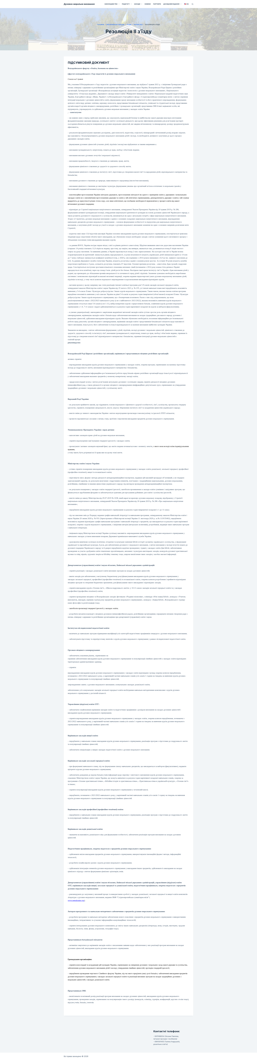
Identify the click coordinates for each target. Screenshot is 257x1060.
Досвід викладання (171, 4)
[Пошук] (192, 4)
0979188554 (159, 1036)
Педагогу (126, 4)
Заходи (137, 4)
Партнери (157, 4)
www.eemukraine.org (76, 900)
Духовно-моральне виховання (79, 4)
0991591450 (159, 1042)
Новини (148, 4)
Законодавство (110, 4)
